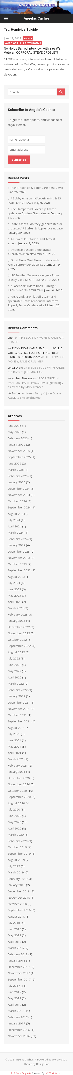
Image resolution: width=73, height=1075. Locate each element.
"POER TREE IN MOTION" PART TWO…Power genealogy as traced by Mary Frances (35, 382)
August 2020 (16, 803)
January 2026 (16, 444)
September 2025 (19, 457)
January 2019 (16, 885)
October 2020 (17, 791)
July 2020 (14, 809)
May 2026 (14, 432)
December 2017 (19, 967)
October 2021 (17, 715)
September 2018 (19, 910)
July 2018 (14, 923)
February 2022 (18, 690)
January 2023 (16, 621)
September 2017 (19, 979)
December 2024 (19, 488)
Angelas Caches (36, 18)
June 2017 (14, 992)
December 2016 (19, 1030)
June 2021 (14, 740)
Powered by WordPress (51, 1059)
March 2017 (16, 1011)
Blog (27, 38)
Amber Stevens (22, 378)
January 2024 (16, 545)
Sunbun (16, 393)
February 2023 (18, 614)
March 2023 (16, 608)
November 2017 (19, 973)
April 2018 (14, 942)
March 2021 (16, 759)
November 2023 (19, 558)
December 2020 (19, 778)
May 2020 (14, 822)
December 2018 (19, 891)
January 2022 (16, 696)
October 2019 (17, 847)
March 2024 (16, 532)
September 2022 (19, 646)
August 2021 (16, 728)
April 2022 (14, 677)
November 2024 (19, 495)
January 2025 (16, 482)
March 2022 (16, 683)
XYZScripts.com (54, 1073)
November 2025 (19, 451)
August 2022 (16, 652)
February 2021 (18, 765)
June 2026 (14, 426)
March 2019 (16, 872)
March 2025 (16, 469)
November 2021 (19, 709)
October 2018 (17, 904)
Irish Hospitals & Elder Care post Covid (37, 188)
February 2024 (18, 539)
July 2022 (14, 658)
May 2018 (14, 935)
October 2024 (17, 501)
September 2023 (19, 570)
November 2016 (19, 1036)
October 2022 (17, 639)
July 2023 (14, 583)
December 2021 (19, 702)
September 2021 (19, 721)
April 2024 (14, 526)
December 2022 (19, 627)
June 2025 (14, 463)
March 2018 (16, 948)
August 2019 (16, 860)
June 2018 (14, 929)
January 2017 (16, 1023)
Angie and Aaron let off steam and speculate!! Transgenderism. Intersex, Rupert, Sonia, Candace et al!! (33, 301)
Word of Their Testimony (22, 43)
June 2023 (14, 589)
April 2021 (14, 753)
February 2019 (18, 879)
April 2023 (14, 602)
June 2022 (14, 665)
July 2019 (14, 866)
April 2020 (14, 828)
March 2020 (16, 834)
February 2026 (18, 438)
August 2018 (16, 916)
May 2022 (14, 671)
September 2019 (19, 853)
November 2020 (19, 784)
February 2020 (18, 841)
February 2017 (18, 1017)
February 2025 (18, 476)
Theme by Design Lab (36, 1064)
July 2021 (14, 734)
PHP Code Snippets (21, 1073)
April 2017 (14, 1004)
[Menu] (6, 18)
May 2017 (14, 998)
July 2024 (14, 520)
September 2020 (19, 797)
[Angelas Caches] (36, 7)
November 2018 (19, 897)
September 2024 (19, 507)
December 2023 (19, 551)
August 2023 (16, 577)
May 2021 (14, 746)
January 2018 (16, 960)
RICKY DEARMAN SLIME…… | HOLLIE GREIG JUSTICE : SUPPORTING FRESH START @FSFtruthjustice (35, 352)
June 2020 (14, 816)
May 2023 (14, 595)
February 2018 (18, 954)
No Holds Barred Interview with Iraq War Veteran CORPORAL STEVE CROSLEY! (33, 50)
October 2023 (17, 564)
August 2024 (16, 514)
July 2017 (14, 985)
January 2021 (16, 772)
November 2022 (19, 633)
